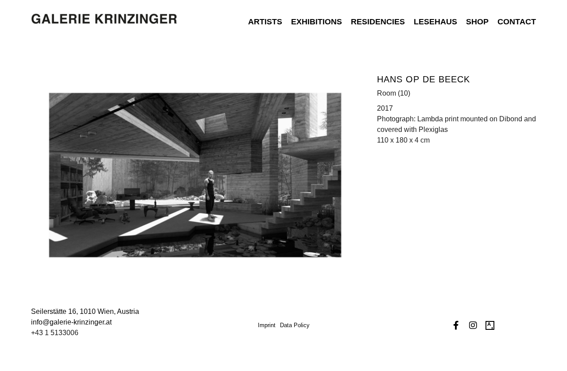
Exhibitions (316, 21)
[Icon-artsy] (490, 325)
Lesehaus (435, 21)
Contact (516, 21)
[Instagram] (473, 325)
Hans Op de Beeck (423, 79)
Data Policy (295, 325)
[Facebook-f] (456, 325)
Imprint (267, 325)
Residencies (378, 21)
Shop (477, 21)
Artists (265, 21)
